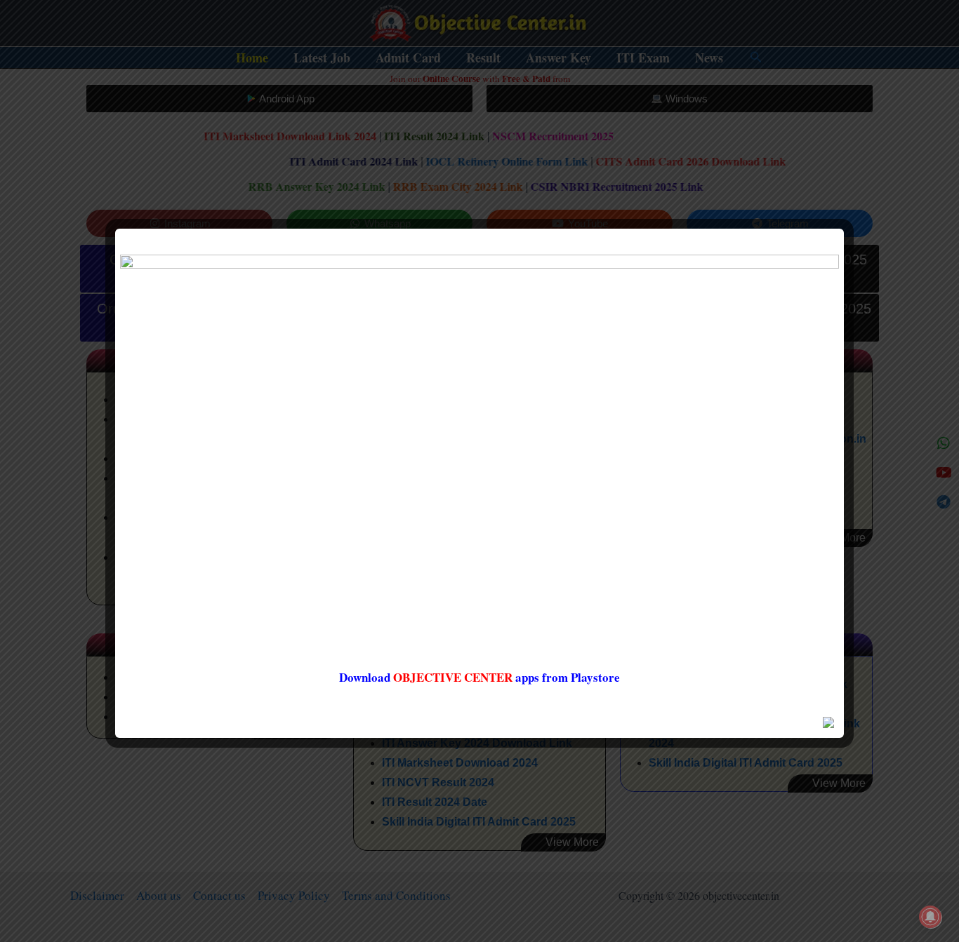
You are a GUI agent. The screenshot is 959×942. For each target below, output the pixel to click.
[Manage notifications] (930, 917)
